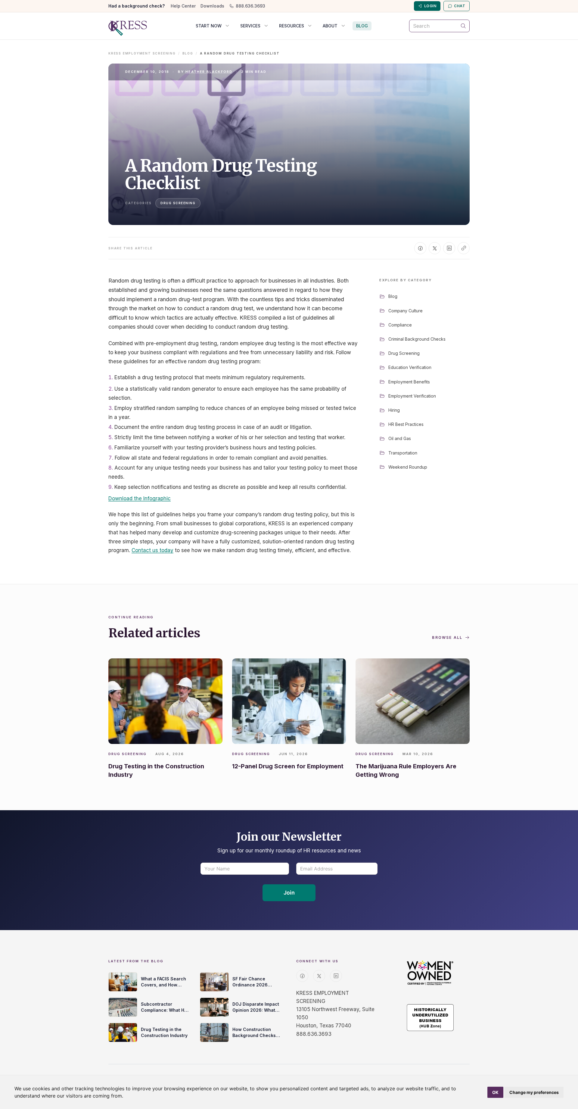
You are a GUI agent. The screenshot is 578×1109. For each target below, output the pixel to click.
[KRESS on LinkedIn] (336, 976)
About (330, 25)
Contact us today (152, 550)
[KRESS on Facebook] (302, 976)
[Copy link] (464, 248)
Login (430, 6)
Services (250, 25)
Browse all (447, 637)
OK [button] (495, 1092)
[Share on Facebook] (420, 248)
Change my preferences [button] (534, 1092)
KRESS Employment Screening (142, 53)
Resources (291, 25)
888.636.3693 (250, 5)
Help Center (183, 5)
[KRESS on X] (319, 976)
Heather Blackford (209, 72)
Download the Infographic (139, 498)
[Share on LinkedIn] (449, 248)
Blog (362, 25)
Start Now (209, 25)
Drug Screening (177, 203)
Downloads (212, 5)
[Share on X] (435, 248)
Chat (459, 6)
